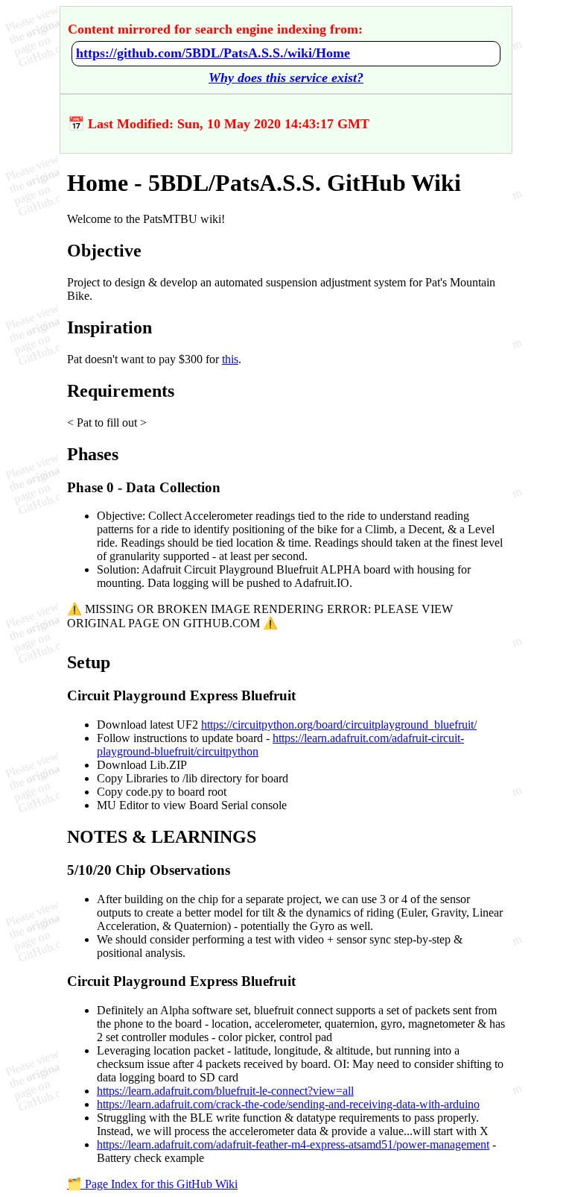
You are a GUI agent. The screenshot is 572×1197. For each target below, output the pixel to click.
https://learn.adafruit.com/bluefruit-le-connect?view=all (225, 1090)
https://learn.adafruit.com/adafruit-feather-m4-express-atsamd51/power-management (293, 1144)
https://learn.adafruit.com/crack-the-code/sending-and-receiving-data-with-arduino (288, 1104)
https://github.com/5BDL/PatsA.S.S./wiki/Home (213, 52)
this (230, 359)
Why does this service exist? (286, 77)
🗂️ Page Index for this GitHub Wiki (152, 1184)
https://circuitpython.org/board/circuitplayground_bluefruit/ (339, 724)
